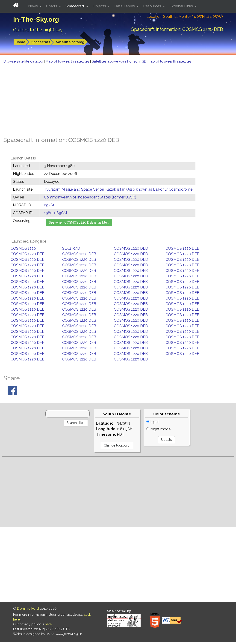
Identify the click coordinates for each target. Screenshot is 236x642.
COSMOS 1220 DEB (131, 248)
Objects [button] (100, 6)
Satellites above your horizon (116, 61)
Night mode (160, 429)
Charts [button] (52, 6)
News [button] (33, 6)
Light (154, 422)
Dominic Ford (28, 608)
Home (20, 42)
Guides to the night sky (38, 30)
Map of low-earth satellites (68, 61)
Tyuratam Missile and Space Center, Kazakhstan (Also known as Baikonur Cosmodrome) (119, 189)
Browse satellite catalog (23, 61)
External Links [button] (181, 6)
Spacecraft (40, 42)
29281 (49, 205)
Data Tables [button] (125, 6)
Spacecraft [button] (75, 6)
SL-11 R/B (71, 248)
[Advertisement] (118, 98)
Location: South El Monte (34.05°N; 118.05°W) (184, 16)
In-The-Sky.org (36, 19)
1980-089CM (55, 213)
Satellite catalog (70, 42)
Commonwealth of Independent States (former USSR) (90, 197)
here (48, 624)
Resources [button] (152, 6)
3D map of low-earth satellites (166, 61)
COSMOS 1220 (23, 248)
